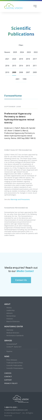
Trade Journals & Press (14, 363)
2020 (14, 59)
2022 (36, 52)
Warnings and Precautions (20, 199)
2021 (7, 59)
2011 (35, 65)
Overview (9, 330)
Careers (7, 373)
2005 (35, 72)
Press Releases (11, 360)
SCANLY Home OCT (13, 347)
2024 (22, 52)
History (9, 308)
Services (8, 340)
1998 (24, 79)
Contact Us (21, 280)
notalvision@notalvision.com (16, 410)
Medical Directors (12, 333)
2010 (7, 72)
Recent (7, 52)
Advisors (9, 313)
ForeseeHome (11, 344)
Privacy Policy (10, 383)
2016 (7, 65)
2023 (29, 52)
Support (8, 380)
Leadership (10, 310)
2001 (17, 79)
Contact (8, 376)
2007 (28, 72)
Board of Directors (13, 321)
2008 (21, 72)
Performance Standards (15, 335)
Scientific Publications (14, 365)
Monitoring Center (13, 326)
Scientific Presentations (14, 368)
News (6, 356)
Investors (9, 319)
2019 (21, 59)
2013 (28, 65)
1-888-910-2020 (10, 407)
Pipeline (9, 351)
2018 (28, 59)
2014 (21, 65)
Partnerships (11, 316)
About (7, 304)
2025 (15, 52)
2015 (14, 65)
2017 (35, 59)
